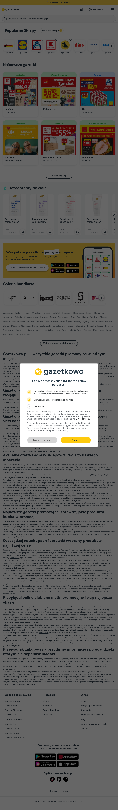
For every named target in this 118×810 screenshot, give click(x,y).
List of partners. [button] (83, 419)
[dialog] (59, 405)
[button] (59, 406)
